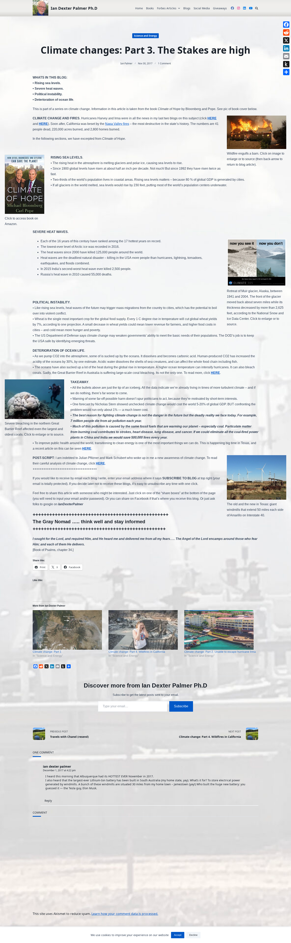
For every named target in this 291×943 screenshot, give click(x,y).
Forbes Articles (166, 8)
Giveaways (220, 8)
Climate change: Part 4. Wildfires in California (136, 651)
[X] (286, 40)
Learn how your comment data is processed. (124, 914)
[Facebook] (286, 24)
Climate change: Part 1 (47, 651)
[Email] (286, 56)
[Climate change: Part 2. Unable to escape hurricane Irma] (220, 630)
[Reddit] (286, 32)
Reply (48, 800)
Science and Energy (145, 35)
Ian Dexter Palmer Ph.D (74, 8)
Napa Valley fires (117, 123)
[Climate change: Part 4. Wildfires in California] (144, 630)
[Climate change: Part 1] (69, 630)
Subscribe (181, 706)
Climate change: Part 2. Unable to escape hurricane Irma (220, 651)
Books (150, 8)
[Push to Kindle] (286, 64)
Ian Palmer (126, 63)
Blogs (186, 8)
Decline (193, 935)
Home (139, 8)
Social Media (202, 8)
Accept (177, 935)
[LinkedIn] (286, 48)
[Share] (286, 72)
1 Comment (164, 63)
